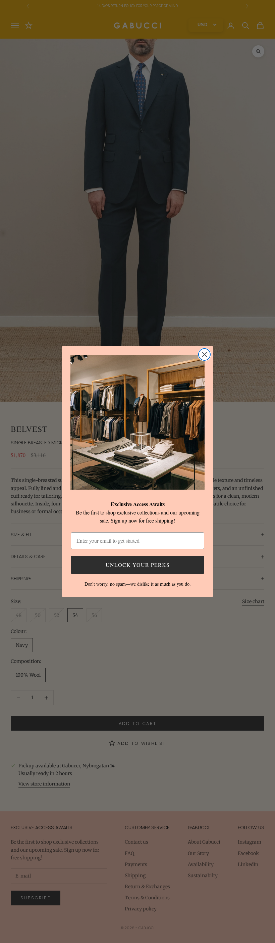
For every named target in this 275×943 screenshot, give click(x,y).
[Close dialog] (204, 354)
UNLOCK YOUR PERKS (138, 564)
